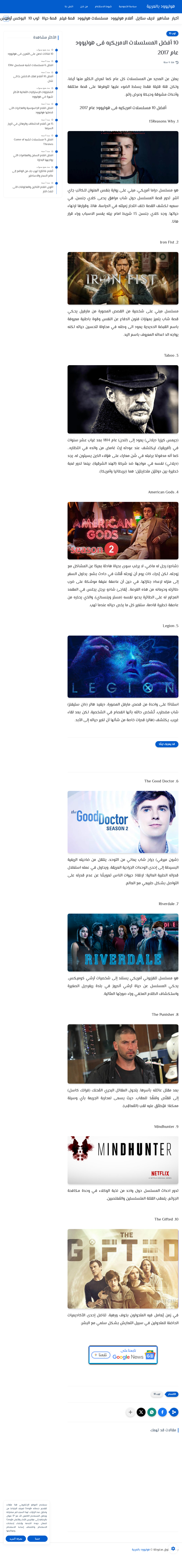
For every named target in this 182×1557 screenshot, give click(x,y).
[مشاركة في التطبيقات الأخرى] (130, 1412)
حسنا (37, 1538)
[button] (162, 1412)
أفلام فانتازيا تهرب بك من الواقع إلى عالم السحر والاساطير (32, 173)
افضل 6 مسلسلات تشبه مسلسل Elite (30, 65)
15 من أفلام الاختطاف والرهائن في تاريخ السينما (30, 126)
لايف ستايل (145, 19)
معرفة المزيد (16, 1538)
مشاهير (163, 19)
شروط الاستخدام (103, 7)
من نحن (84, 7)
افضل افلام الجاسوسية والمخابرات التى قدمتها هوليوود (31, 110)
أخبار (175, 19)
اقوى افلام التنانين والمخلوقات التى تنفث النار (33, 189)
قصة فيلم (67, 19)
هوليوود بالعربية (161, 6)
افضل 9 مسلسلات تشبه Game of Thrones (33, 142)
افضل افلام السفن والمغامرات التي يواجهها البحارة (33, 157)
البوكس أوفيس (13, 19)
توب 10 (33, 19)
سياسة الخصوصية (128, 7)
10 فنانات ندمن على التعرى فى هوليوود (30, 54)
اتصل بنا (69, 7)
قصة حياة (49, 19)
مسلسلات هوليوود (92, 19)
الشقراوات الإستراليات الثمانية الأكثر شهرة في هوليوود (33, 94)
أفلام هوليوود (122, 19)
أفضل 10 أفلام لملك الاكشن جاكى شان (33, 78)
